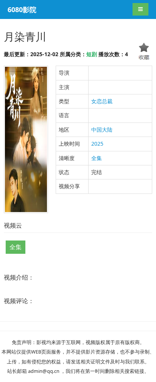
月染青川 (25, 36)
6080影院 (22, 9)
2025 (97, 143)
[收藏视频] (144, 52)
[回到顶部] (102, 369)
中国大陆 (101, 129)
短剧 (91, 54)
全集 (96, 158)
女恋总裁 (101, 101)
